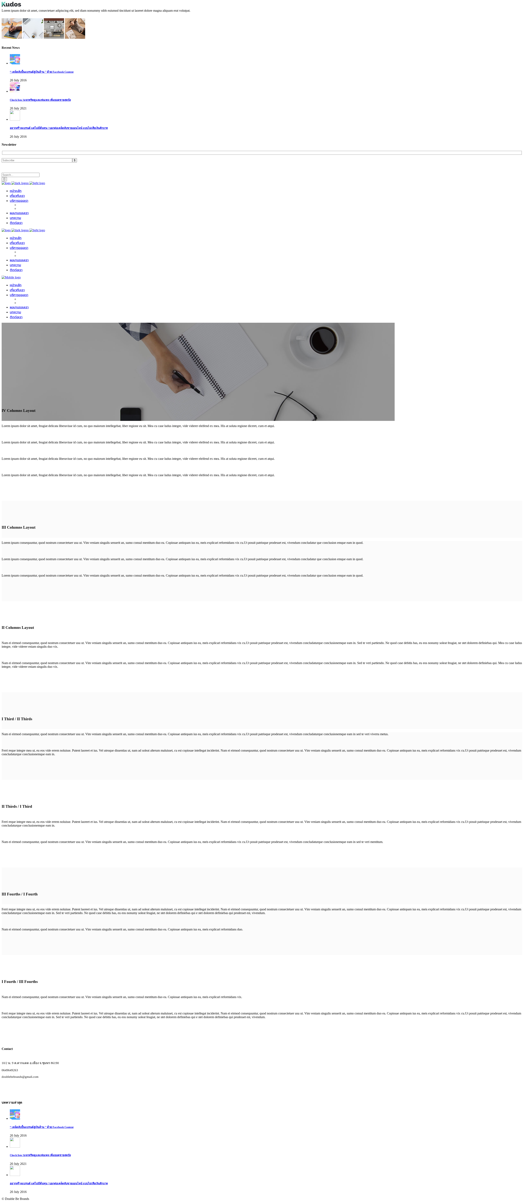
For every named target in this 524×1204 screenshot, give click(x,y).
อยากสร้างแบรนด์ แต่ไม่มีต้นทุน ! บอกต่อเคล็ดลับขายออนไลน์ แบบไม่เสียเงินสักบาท (59, 127)
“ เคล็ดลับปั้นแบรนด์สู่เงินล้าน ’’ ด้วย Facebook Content (41, 71)
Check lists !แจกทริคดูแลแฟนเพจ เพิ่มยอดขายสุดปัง (40, 99)
